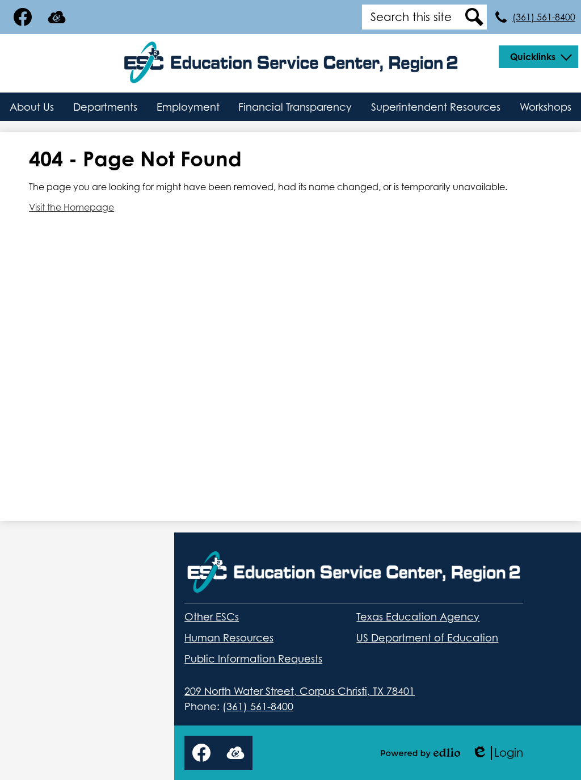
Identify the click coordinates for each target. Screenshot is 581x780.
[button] (538, 56)
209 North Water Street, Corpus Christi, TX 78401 (299, 691)
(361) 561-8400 (543, 17)
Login (497, 753)
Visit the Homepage (71, 207)
